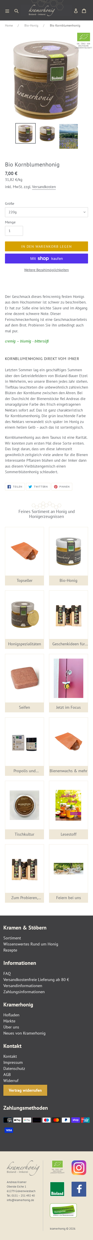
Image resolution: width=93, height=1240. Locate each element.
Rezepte (10, 950)
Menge (10, 222)
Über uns (11, 1027)
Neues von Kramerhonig (24, 1033)
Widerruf (11, 1080)
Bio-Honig (31, 25)
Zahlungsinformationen (24, 991)
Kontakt (10, 1056)
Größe (9, 203)
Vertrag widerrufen (25, 1090)
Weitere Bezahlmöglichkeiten (46, 270)
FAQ (7, 973)
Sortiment (12, 938)
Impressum (13, 1062)
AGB (7, 1074)
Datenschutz (14, 1068)
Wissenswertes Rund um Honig (30, 944)
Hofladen (11, 1014)
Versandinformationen (22, 985)
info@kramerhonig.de (20, 1200)
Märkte (9, 1021)
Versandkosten (44, 186)
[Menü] (7, 10)
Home (9, 25)
